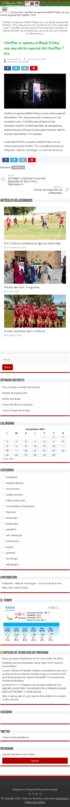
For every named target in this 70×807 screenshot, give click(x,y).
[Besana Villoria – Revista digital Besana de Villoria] (35, 3)
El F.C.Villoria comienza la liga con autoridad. (32, 243)
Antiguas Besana (15, 483)
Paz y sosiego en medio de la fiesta (21, 387)
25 (7, 455)
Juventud (10, 552)
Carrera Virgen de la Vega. (16, 410)
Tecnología (24, 62)
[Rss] (29, 794)
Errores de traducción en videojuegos (48, 190)
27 (25, 455)
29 (44, 455)
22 (44, 450)
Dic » (12, 458)
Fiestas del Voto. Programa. (22, 287)
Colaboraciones (14, 494)
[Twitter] (36, 794)
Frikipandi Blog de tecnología (41, 789)
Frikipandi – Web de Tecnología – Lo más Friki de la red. (31, 583)
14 (35, 446)
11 (7, 446)
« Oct (5, 458)
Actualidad (11, 477)
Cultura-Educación (15, 500)
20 (25, 450)
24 (63, 450)
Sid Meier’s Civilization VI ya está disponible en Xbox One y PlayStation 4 (26, 180)
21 (35, 450)
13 (25, 446)
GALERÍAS (11, 529)
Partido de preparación (14, 393)
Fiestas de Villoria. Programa (17, 404)
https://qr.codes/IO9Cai (15, 587)
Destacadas (12, 523)
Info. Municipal (14, 535)
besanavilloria (14, 59)
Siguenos (35, 760)
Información (12, 541)
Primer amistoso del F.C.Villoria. (24, 331)
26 (16, 455)
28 (35, 455)
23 (53, 450)
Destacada (17, 12)
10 (63, 441)
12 (16, 446)
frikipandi (18, 167)
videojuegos (12, 564)
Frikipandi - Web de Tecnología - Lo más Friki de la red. (33, 150)
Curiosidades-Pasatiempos (20, 506)
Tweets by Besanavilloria (15, 737)
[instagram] (40, 794)
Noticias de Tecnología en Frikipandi (26, 653)
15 (44, 446)
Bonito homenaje (11, 398)
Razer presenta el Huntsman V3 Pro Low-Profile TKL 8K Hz (32, 658)
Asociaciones (13, 488)
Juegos (9, 547)
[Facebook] (33, 794)
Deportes (11, 512)
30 (53, 455)
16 (53, 446)
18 (7, 450)
